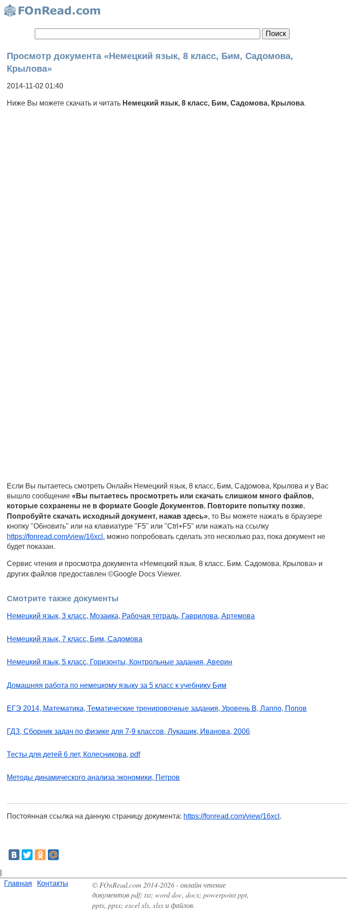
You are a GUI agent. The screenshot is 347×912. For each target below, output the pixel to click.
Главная (18, 883)
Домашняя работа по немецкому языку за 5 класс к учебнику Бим (116, 685)
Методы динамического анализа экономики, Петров (93, 777)
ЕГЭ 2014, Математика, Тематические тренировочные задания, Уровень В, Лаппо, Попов (157, 708)
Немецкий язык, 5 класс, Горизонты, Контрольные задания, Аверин (119, 662)
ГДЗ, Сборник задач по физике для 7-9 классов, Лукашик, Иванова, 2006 (128, 731)
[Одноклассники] (40, 854)
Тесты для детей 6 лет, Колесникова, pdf (73, 754)
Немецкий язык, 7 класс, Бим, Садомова (74, 639)
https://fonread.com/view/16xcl (55, 536)
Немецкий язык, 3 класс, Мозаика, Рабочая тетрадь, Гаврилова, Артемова (131, 616)
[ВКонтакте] (14, 854)
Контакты (52, 883)
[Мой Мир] (53, 854)
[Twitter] (27, 854)
